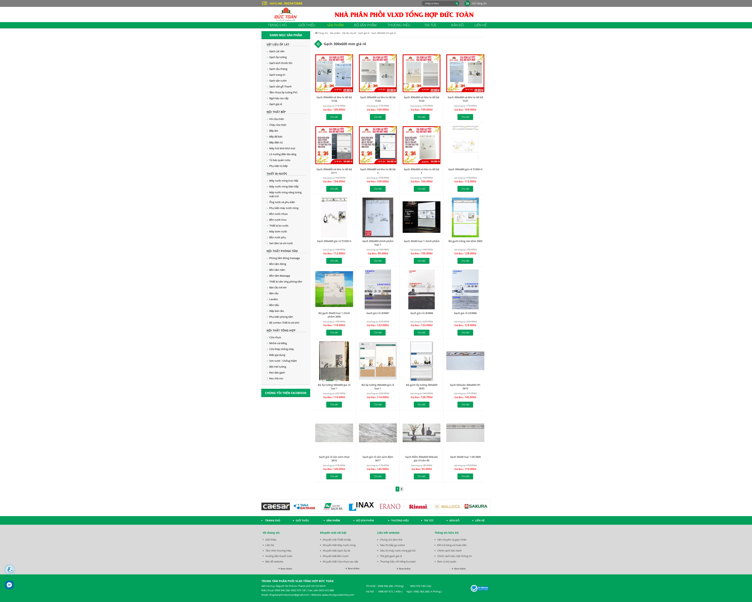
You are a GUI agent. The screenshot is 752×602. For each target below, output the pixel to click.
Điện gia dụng (277, 355)
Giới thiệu (271, 539)
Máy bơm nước (278, 231)
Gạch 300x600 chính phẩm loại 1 (377, 242)
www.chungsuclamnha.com (338, 595)
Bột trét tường (277, 366)
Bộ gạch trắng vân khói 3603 (465, 241)
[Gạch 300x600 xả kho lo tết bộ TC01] (465, 74)
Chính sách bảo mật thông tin (454, 556)
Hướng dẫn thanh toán (278, 556)
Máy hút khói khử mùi (282, 148)
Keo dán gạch (277, 372)
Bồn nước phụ (277, 237)
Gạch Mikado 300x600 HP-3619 (465, 386)
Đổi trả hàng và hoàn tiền (452, 545)
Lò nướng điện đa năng (282, 154)
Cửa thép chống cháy (281, 349)
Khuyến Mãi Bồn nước (336, 556)
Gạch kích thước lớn (280, 63)
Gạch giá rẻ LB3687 (377, 313)
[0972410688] (10, 569)
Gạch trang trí (277, 74)
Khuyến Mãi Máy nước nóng (339, 545)
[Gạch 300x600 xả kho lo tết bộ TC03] (378, 74)
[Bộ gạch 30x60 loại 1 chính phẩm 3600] (334, 289)
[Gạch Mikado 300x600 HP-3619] (465, 361)
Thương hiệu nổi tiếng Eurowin (398, 561)
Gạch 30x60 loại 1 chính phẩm (421, 241)
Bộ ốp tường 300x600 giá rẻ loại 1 (334, 386)
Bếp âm (273, 130)
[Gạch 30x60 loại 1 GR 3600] (465, 433)
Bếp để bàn (275, 136)
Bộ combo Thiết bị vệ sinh (284, 322)
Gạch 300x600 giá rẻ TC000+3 (465, 169)
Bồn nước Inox (278, 219)
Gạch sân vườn (278, 80)
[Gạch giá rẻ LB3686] (465, 289)
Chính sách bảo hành (449, 550)
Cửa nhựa (275, 337)
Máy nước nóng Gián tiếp (284, 186)
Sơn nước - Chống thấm (283, 361)
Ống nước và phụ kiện (282, 202)
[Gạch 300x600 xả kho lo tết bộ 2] (378, 146)
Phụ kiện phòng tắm (281, 317)
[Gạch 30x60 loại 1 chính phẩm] (421, 217)
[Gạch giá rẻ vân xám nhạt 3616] (334, 433)
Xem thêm (286, 568)
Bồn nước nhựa (278, 214)
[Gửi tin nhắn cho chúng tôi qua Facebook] (9, 585)
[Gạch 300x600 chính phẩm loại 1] (378, 217)
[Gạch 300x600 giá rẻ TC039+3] (334, 217)
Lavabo (273, 299)
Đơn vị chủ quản (446, 561)
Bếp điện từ (276, 142)
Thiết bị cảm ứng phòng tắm (285, 281)
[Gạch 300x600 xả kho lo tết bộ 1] (421, 146)
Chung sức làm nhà (391, 539)
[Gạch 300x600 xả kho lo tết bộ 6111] (334, 146)
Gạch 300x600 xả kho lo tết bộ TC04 (334, 99)
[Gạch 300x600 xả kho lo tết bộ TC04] (334, 74)
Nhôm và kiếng (278, 343)
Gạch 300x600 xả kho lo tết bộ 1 (421, 171)
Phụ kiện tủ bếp (278, 166)
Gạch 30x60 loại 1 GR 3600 (465, 457)
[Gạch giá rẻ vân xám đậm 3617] (378, 433)
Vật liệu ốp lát (278, 44)
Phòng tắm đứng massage (284, 258)
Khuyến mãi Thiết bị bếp (337, 539)
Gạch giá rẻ (275, 104)
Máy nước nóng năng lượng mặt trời (285, 194)
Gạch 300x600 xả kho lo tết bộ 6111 (334, 171)
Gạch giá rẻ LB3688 (421, 313)
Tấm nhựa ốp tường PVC (283, 92)
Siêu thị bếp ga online (392, 545)
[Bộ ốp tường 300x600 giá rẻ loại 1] (334, 361)
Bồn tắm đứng (277, 264)
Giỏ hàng (479, 3)
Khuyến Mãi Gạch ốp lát (336, 550)
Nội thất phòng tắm (282, 251)
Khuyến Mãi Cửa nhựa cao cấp (340, 561)
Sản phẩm (335, 32)
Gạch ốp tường (278, 57)
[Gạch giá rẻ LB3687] (378, 289)
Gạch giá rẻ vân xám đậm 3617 (377, 458)
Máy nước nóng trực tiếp (283, 180)
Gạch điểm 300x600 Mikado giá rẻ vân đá (421, 458)
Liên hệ (269, 545)
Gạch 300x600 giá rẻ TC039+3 (334, 241)
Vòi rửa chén (276, 119)
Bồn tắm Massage (279, 275)
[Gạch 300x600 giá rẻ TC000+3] (465, 146)
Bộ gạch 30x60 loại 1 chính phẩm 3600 (334, 314)
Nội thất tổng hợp (281, 330)
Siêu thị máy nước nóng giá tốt (398, 550)
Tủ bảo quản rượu (279, 160)
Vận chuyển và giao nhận (451, 539)
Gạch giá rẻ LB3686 (465, 313)
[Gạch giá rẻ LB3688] (421, 289)
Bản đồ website (274, 561)
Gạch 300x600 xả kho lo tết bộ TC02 (421, 99)
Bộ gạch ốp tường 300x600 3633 (421, 386)
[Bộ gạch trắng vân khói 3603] (465, 217)
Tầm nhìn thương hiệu (278, 550)
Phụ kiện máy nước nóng (283, 208)
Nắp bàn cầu (276, 311)
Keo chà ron (276, 378)
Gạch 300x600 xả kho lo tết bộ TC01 (465, 99)
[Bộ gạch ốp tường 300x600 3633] (421, 361)
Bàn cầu (273, 293)
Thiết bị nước (277, 173)
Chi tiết (334, 117)
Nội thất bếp (276, 112)
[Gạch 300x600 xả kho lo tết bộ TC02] (421, 74)
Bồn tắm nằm (277, 270)
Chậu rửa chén (277, 125)
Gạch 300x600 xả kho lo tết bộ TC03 (378, 99)
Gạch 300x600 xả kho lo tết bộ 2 (378, 171)
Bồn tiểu (274, 305)
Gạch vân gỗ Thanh (280, 86)
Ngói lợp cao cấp (278, 98)
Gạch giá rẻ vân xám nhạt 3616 (334, 458)
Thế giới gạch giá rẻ (391, 556)
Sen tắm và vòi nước (281, 243)
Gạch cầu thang (278, 69)
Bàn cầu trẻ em (278, 287)
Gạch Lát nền (277, 51)
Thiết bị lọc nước (278, 225)
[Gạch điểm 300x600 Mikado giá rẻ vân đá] (421, 433)
